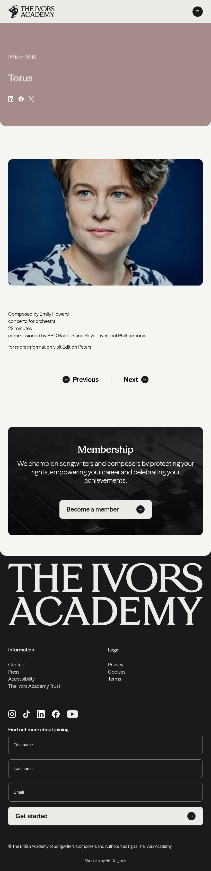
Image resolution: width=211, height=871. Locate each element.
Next (131, 379)
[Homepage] (31, 11)
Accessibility (21, 679)
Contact (17, 664)
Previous (86, 379)
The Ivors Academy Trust (34, 686)
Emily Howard (54, 314)
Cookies (117, 672)
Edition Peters (77, 347)
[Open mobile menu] (197, 11)
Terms (114, 679)
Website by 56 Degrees (105, 860)
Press (14, 672)
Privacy (115, 664)
